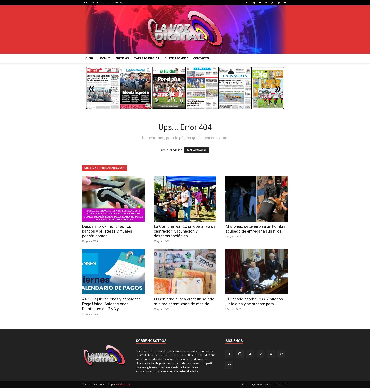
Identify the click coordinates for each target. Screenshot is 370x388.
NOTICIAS (122, 58)
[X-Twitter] (272, 2)
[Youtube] (285, 2)
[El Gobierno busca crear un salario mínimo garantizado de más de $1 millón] (185, 271)
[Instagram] (253, 2)
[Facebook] (247, 2)
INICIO (85, 2)
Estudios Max (123, 384)
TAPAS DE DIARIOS (146, 58)
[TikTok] (266, 2)
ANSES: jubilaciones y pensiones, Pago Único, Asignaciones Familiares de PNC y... (111, 304)
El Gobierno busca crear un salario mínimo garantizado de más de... (184, 301)
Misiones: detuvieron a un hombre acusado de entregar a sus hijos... (255, 229)
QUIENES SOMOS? (101, 2)
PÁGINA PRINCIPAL (196, 150)
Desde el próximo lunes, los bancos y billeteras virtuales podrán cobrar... (107, 231)
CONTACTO (119, 2)
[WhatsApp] (279, 2)
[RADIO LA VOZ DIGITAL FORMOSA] (185, 29)
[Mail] (259, 2)
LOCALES (104, 58)
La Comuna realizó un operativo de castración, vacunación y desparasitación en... (184, 231)
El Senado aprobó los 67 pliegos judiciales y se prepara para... (254, 301)
